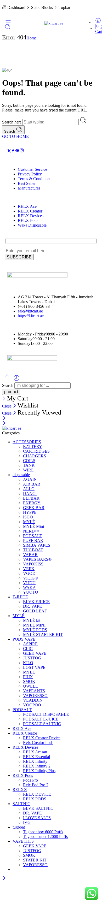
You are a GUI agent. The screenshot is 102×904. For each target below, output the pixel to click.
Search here (12, 122)
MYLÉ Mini (33, 526)
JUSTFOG (32, 658)
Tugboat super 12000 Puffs (45, 836)
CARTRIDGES (36, 451)
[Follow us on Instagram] (21, 151)
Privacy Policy (30, 174)
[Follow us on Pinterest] (17, 151)
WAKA (29, 587)
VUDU (29, 583)
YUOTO (30, 592)
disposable (21, 474)
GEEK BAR (33, 507)
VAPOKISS (33, 564)
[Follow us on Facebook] (13, 151)
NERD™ (31, 531)
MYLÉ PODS (35, 630)
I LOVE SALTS (37, 818)
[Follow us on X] (9, 151)
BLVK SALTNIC (38, 808)
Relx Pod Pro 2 (35, 785)
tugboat (19, 827)
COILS (29, 460)
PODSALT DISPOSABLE (46, 714)
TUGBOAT (33, 550)
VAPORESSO (35, 695)
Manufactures (29, 188)
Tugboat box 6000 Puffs (43, 832)
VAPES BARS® (37, 559)
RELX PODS (34, 799)
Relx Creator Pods (38, 742)
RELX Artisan (35, 752)
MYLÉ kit (31, 620)
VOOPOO (32, 705)
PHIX (28, 677)
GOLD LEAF (35, 611)
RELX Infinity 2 (36, 766)
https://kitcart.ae (31, 316)
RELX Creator (30, 211)
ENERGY (32, 503)
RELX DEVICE (37, 794)
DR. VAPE (32, 606)
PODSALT (32, 536)
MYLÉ (29, 521)
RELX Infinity (35, 761)
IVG (27, 822)
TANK (29, 465)
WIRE (28, 470)
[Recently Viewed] (16, 380)
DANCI (30, 493)
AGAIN (30, 479)
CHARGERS (34, 456)
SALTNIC (21, 803)
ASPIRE (30, 644)
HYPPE (30, 512)
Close (7, 406)
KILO (28, 662)
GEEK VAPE (34, 653)
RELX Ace (27, 206)
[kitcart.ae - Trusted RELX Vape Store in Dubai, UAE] (53, 23)
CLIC (28, 648)
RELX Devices (30, 216)
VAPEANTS (34, 691)
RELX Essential (36, 756)
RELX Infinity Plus (39, 771)
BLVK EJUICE (36, 601)
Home (31, 38)
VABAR (30, 554)
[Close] (4, 399)
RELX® (20, 789)
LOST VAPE (34, 667)
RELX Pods (28, 220)
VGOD (29, 573)
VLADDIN (33, 700)
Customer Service (32, 169)
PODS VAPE (24, 639)
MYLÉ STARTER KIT (43, 634)
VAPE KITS (23, 841)
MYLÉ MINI (34, 625)
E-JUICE (20, 597)
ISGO (28, 517)
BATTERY (32, 446)
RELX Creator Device (41, 738)
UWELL (30, 686)
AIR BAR (31, 484)
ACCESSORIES (27, 442)
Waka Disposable (32, 225)
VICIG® (30, 578)
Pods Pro (30, 780)
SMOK (29, 681)
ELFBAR (31, 498)
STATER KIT (35, 860)
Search (10, 131)
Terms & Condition (34, 178)
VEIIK (29, 568)
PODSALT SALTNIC (42, 724)
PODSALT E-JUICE (41, 719)
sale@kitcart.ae (30, 311)
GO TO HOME (15, 136)
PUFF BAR (33, 540)
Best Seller (27, 183)
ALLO (29, 489)
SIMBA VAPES (36, 545)
